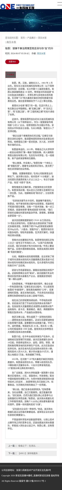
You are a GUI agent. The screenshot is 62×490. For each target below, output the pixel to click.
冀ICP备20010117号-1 (36, 481)
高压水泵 (42, 38)
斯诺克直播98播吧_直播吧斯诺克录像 (32, 475)
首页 (23, 38)
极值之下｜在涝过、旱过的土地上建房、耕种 (29, 446)
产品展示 (31, 38)
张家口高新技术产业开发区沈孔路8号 (33, 470)
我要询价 (12, 62)
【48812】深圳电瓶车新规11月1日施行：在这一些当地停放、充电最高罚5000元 (29, 453)
